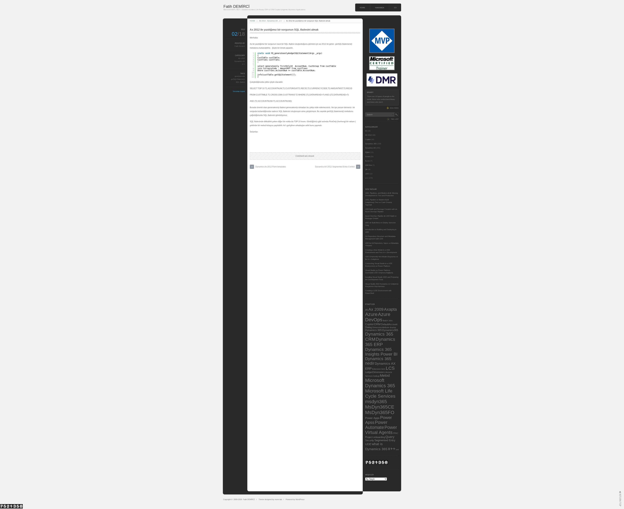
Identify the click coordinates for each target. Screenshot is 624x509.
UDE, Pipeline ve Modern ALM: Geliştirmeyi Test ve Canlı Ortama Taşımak (378, 202)
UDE (367, 174)
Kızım (367, 161)
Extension (376, 369)
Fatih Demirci (239, 46)
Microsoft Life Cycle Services (380, 393)
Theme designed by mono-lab (270, 499)
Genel (367, 156)
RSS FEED (394, 108)
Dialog (368, 327)
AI (366, 131)
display (393, 327)
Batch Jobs (388, 321)
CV (395, 8)
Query (389, 437)
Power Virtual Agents (381, 430)
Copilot (367, 139)
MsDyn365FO (379, 412)
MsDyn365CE (379, 407)
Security (369, 440)
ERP (368, 368)
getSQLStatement (238, 79)
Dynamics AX (272, 21)
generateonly (240, 76)
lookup (376, 376)
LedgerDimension (374, 372)
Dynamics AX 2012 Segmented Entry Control (335, 167)
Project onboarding (375, 437)
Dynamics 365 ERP (380, 342)
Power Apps (372, 418)
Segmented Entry (384, 440)
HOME (362, 8)
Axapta (390, 309)
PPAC (395, 433)
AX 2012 (262, 21)
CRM (377, 324)
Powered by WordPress (295, 499)
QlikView (368, 165)
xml (397, 449)
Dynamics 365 (371, 144)
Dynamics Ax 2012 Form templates (270, 167)
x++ (280, 21)
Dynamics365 (390, 330)
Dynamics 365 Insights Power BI (381, 351)
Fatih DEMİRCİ (236, 6)
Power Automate (376, 425)
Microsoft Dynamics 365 (380, 383)
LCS (390, 368)
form (383, 369)
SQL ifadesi (240, 82)
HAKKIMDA (379, 8)
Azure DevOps (377, 317)
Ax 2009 (376, 309)
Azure (371, 314)
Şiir (366, 169)
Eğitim (367, 152)
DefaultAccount (389, 324)
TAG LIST (395, 119)
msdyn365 (376, 401)
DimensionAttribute (380, 327)
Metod (385, 375)
